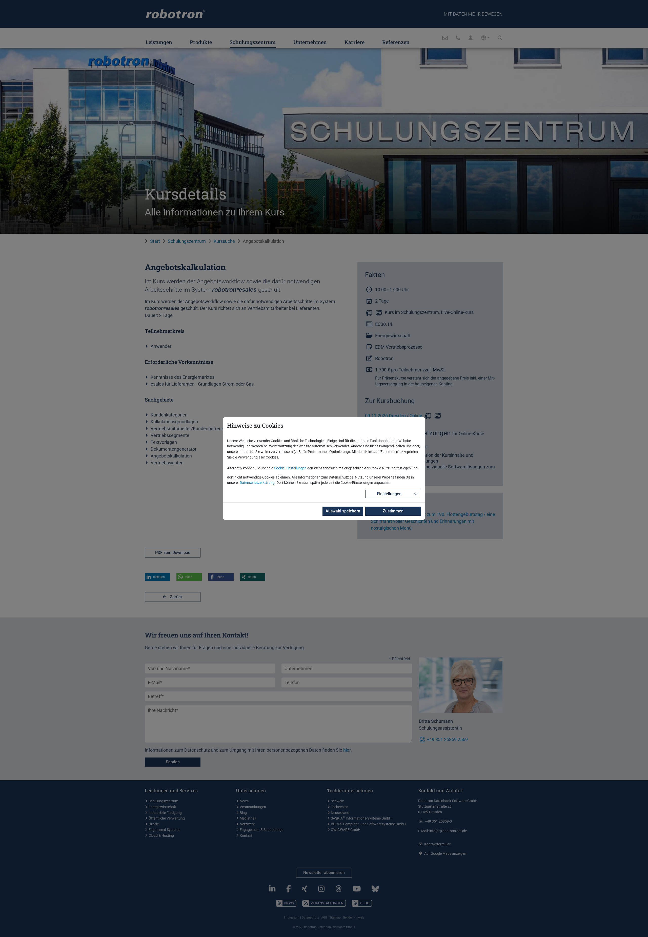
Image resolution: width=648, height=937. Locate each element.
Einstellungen (389, 493)
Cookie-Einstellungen (290, 468)
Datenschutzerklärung (257, 483)
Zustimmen (393, 511)
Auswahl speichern (343, 511)
